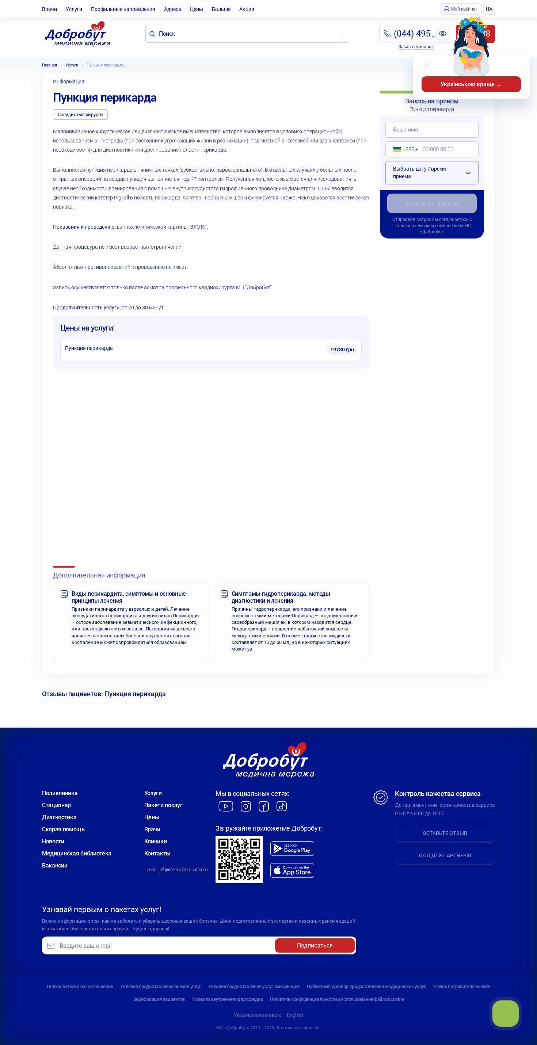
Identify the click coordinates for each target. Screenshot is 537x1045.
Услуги (74, 9)
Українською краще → (471, 84)
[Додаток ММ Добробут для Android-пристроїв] (292, 848)
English (295, 1015)
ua (489, 9)
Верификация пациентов (159, 999)
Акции (246, 9)
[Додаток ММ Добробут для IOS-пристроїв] (292, 870)
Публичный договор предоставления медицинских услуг (366, 986)
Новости (53, 841)
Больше (221, 9)
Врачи (49, 9)
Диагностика (59, 817)
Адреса (172, 9)
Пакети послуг (163, 805)
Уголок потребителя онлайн (461, 986)
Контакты (157, 853)
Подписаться (315, 945)
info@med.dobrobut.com (183, 869)
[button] (403, 149)
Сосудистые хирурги (80, 114)
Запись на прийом (432, 203)
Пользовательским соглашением (428, 225)
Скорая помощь (63, 829)
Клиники (155, 841)
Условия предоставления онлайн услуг (160, 986)
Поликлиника (59, 793)
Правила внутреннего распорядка (227, 999)
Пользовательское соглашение (80, 986)
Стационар (56, 805)
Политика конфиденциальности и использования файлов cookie (337, 999)
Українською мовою (257, 1015)
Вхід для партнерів (445, 855)
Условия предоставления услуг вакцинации (254, 986)
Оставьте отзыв (445, 833)
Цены (196, 9)
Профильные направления (123, 9)
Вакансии (54, 865)
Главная (49, 65)
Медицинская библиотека (76, 853)
